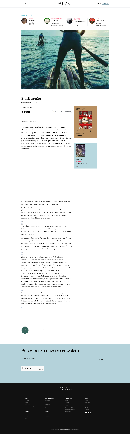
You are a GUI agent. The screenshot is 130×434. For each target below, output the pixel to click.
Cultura (27, 400)
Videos (66, 400)
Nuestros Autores (89, 407)
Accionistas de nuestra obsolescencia (55, 22)
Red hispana (77, 18)
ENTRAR (99, 3)
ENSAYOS (47, 411)
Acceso (86, 400)
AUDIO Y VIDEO (68, 398)
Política (31, 18)
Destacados (67, 411)
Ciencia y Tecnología (56, 18)
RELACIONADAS (42, 342)
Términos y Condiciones (65, 429)
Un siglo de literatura (82, 164)
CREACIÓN (47, 404)
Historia (47, 413)
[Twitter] (25, 112)
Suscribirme (87, 402)
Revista (23, 96)
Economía (27, 404)
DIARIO (27, 398)
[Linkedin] (27, 112)
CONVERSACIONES (49, 398)
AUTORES (85, 342)
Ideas (46, 415)
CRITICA (27, 411)
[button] (22, 3)
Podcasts (67, 402)
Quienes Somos (88, 406)
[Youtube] (90, 413)
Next (94, 122)
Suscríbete (79, 135)
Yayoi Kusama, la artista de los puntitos (101, 22)
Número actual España (70, 409)
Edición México (80, 133)
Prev (76, 122)
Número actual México (70, 407)
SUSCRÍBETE (105, 3)
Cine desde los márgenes (85, 131)
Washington (77, 19)
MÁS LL (86, 398)
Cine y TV (27, 413)
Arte (97, 18)
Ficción (46, 407)
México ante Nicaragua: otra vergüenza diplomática (33, 23)
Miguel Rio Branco (37, 329)
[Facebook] (22, 112)
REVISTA (67, 405)
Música (26, 416)
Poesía (46, 406)
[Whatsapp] (29, 112)
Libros (26, 415)
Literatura (27, 407)
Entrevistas (47, 400)
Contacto (87, 409)
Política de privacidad (74, 429)
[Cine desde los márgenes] (85, 121)
